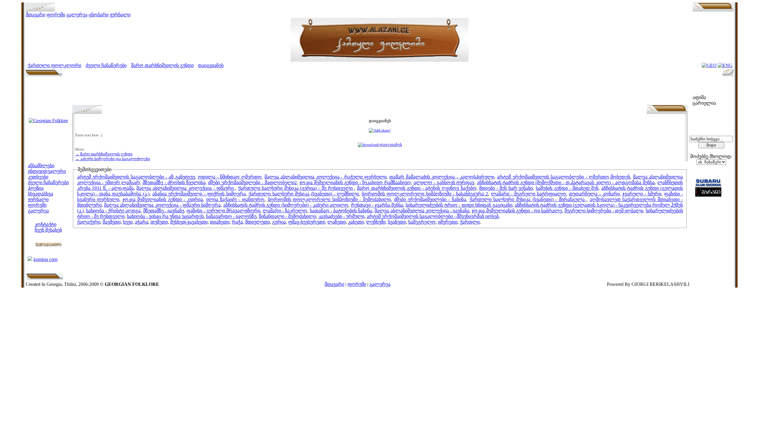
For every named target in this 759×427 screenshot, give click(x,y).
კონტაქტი (45, 224)
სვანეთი (397, 221)
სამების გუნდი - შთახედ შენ (567, 188)
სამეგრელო (422, 221)
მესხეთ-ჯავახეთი (189, 221)
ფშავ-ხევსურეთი (306, 221)
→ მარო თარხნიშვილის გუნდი (104, 154)
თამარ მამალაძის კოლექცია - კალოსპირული (441, 176)
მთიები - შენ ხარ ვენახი (506, 188)
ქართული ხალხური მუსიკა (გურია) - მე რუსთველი (296, 188)
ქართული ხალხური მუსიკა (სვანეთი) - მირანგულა (527, 199)
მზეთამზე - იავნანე (163, 210)
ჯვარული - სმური (641, 193)
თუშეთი (159, 221)
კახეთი (356, 221)
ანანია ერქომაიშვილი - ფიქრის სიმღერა (199, 193)
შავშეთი (112, 221)
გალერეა (76, 14)
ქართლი (470, 221)
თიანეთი (219, 221)
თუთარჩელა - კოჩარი (594, 193)
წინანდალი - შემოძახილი (287, 216)
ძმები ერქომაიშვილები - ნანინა (430, 199)
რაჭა (237, 221)
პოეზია (36, 188)
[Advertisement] (380, 91)
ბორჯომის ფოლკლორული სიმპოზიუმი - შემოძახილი (329, 199)
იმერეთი (447, 221)
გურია (279, 221)
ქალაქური (88, 221)
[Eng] (725, 65)
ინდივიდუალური (47, 171)
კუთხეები (38, 176)
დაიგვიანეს (211, 65)
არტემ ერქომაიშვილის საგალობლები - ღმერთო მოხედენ (563, 176)
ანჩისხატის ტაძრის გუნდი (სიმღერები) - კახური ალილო (286, 205)
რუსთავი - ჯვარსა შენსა (377, 205)
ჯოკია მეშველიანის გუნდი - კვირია (162, 199)
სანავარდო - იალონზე (231, 216)
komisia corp (46, 259)
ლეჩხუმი (375, 221)
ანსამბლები (41, 165)
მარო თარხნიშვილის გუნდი (162, 65)
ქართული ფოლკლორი (54, 65)
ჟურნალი (120, 14)
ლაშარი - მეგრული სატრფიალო (528, 193)
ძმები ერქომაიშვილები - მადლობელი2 (252, 182)
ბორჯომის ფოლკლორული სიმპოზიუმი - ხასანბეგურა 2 (425, 193)
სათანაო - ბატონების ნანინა (341, 210)
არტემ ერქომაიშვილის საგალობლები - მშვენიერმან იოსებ (433, 216)
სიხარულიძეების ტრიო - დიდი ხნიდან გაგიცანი (459, 205)
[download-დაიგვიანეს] (380, 144)
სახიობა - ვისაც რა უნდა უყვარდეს (165, 216)
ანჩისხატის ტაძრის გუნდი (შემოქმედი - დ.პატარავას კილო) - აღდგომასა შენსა (566, 182)
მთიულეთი (257, 221)
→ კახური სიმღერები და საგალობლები (112, 159)
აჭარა (141, 221)
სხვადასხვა (40, 193)
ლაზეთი (336, 221)
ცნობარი (99, 14)
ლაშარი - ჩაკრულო (285, 210)
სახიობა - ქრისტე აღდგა (113, 210)
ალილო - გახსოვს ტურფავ (444, 182)
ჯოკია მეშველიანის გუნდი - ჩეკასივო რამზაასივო (355, 182)
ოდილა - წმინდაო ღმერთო (229, 176)
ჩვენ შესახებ (48, 229)
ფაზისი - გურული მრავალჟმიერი (223, 210)
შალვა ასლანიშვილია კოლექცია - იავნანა (421, 210)
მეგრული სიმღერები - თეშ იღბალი (604, 210)
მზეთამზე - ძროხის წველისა (174, 182)
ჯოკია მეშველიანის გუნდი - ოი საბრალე (517, 210)
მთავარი (35, 14)
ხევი (128, 221)
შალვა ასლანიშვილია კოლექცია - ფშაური (185, 188)
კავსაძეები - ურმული (341, 216)
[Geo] (709, 65)
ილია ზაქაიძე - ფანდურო (235, 199)
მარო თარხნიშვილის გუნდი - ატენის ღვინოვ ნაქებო (416, 188)
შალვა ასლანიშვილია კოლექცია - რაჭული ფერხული (325, 176)
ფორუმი (56, 14)
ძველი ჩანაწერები (106, 65)
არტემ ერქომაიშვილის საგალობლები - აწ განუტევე (136, 176)
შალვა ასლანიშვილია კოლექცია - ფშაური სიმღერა (162, 205)
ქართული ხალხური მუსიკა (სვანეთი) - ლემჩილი (303, 193)
